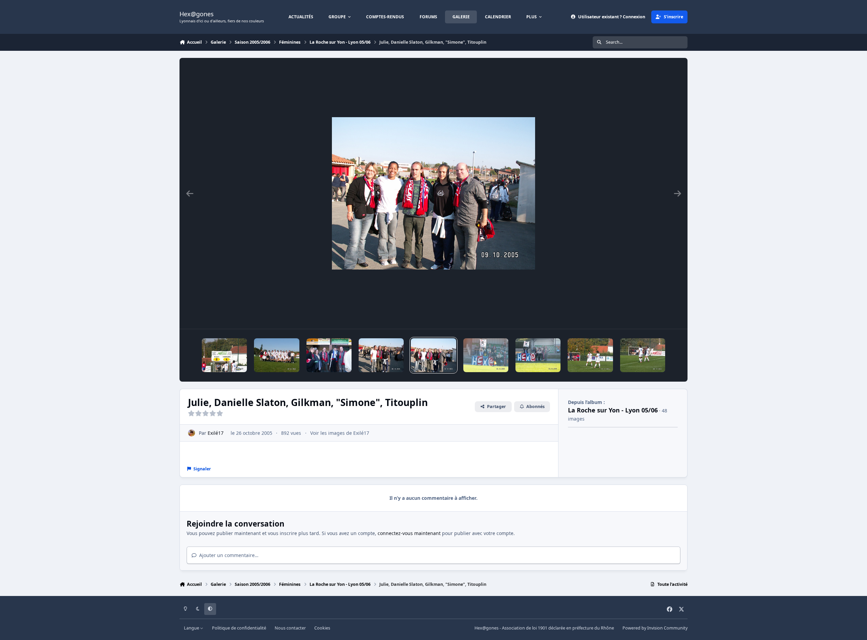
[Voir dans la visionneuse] (433, 193)
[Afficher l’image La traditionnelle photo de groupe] (276, 355)
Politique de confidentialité (239, 628)
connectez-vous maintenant (409, 533)
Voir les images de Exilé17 (339, 433)
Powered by (655, 628)
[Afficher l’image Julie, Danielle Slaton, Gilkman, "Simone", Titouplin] (433, 355)
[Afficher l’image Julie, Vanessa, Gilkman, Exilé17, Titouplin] (329, 355)
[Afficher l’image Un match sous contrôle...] (590, 355)
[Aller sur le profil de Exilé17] (191, 432)
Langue (192, 628)
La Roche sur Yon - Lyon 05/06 (613, 410)
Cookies (322, 628)
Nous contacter (290, 628)
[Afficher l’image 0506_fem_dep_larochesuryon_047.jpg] (538, 355)
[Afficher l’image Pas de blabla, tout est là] (224, 355)
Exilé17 (216, 433)
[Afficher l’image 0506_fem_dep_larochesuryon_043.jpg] (642, 355)
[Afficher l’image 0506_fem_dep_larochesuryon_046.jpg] (485, 355)
